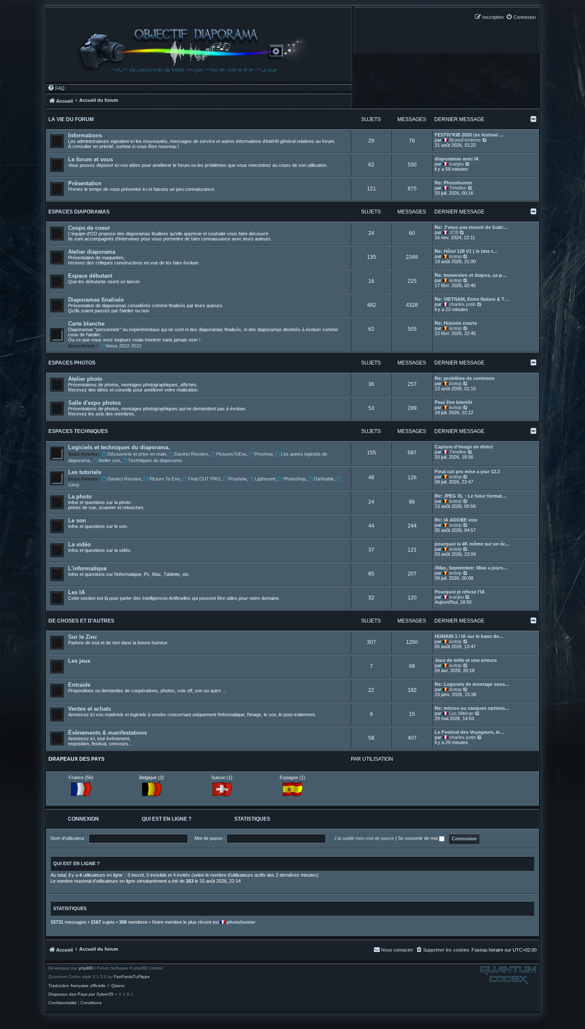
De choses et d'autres (81, 621)
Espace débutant (90, 276)
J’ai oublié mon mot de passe (364, 838)
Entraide (79, 685)
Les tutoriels (84, 472)
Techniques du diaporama (155, 460)
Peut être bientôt (453, 402)
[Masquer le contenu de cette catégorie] (534, 119)
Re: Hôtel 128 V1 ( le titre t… (466, 251)
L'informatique (87, 568)
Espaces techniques (78, 431)
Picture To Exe (164, 478)
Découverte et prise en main (136, 454)
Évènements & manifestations (107, 732)
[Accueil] (196, 50)
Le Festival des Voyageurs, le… (469, 732)
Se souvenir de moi (418, 838)
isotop (455, 256)
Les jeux (79, 661)
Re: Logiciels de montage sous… (472, 684)
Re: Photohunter (453, 182)
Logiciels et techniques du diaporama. (119, 447)
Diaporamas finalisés (96, 300)
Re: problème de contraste (465, 378)
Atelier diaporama (91, 252)
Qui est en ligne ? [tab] (166, 819)
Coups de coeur (89, 228)
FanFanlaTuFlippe (132, 977)
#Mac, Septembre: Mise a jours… (471, 567)
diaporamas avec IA (457, 158)
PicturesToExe (231, 454)
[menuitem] (521, 17)
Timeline (457, 187)
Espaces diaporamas (79, 212)
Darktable (324, 478)
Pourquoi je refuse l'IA (460, 591)
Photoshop (295, 478)
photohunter (241, 922)
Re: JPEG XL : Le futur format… (471, 495)
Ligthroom (265, 478)
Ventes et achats (89, 709)
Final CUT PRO (204, 478)
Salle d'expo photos (94, 403)
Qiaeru (118, 986)
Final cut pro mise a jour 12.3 (467, 471)
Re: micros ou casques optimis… (472, 708)
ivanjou (456, 163)
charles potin (462, 304)
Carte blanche (86, 323)
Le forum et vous (90, 159)
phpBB (86, 968)
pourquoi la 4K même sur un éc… (472, 543)
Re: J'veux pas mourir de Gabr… (471, 227)
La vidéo (79, 544)
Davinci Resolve (191, 454)
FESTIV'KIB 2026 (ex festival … (469, 134)
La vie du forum (71, 119)
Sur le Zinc (82, 637)
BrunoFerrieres (465, 139)
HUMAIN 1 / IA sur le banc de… (469, 636)
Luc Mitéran (461, 713)
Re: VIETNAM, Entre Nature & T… (472, 299)
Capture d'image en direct (464, 446)
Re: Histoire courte (456, 323)
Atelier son (109, 460)
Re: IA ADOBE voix (456, 519)
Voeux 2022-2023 (123, 345)
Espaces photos (72, 363)
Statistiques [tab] (252, 819)
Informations (85, 135)
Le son (77, 520)
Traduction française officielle (77, 986)
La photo (80, 496)
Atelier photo (85, 379)
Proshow (263, 454)
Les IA (76, 592)
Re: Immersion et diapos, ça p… (471, 275)
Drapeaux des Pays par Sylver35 (80, 994)
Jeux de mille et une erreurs (466, 660)
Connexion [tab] (83, 819)
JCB (453, 232)
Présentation (84, 183)
